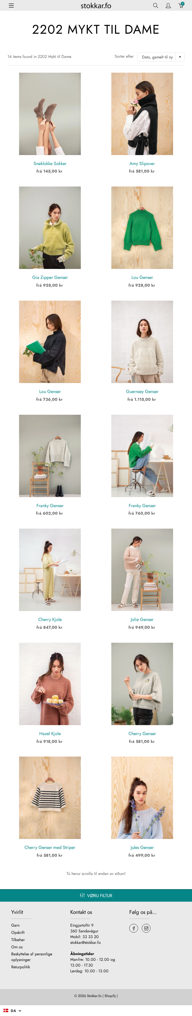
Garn (15, 925)
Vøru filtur (99, 895)
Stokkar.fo (94, 995)
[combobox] (160, 56)
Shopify (110, 995)
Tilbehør (18, 940)
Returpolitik (20, 967)
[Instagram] (146, 928)
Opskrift (17, 932)
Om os (16, 947)
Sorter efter (124, 56)
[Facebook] (133, 928)
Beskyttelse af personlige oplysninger (31, 957)
